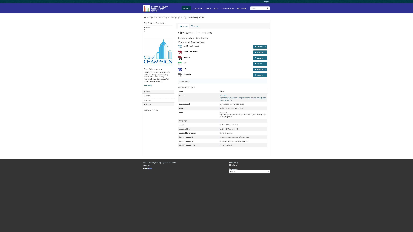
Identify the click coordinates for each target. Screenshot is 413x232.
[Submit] (267, 8)
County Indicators (228, 8)
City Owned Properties (193, 17)
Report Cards (241, 8)
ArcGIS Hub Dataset (191, 46)
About (216, 8)
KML (185, 69)
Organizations (197, 8)
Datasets (186, 8)
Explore (260, 47)
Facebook (148, 100)
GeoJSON (187, 57)
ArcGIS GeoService (191, 52)
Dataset (185, 26)
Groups (208, 8)
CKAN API (146, 165)
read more (148, 85)
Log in (266, 2)
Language (233, 169)
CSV (185, 63)
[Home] (145, 17)
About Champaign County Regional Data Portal (159, 163)
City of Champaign (172, 17)
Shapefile (187, 74)
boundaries (184, 81)
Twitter (147, 96)
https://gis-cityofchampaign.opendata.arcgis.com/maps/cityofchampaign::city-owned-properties (243, 97)
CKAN (233, 165)
